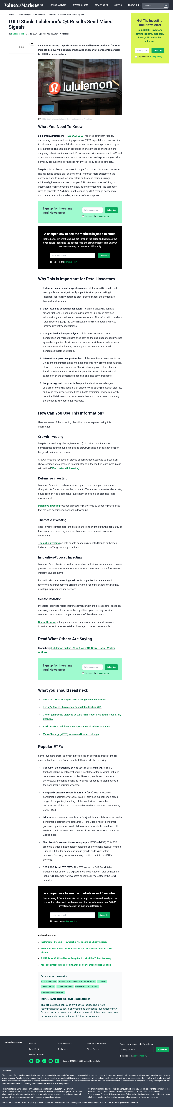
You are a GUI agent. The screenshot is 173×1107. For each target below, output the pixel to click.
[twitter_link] (31, 1061)
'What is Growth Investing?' (66, 468)
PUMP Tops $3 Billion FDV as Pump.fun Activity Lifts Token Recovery (76, 958)
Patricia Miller (17, 34)
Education (133, 5)
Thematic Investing (49, 543)
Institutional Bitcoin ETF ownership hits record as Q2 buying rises (74, 942)
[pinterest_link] (57, 1061)
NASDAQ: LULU (75, 135)
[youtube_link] (51, 1061)
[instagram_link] (38, 1061)
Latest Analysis (24, 15)
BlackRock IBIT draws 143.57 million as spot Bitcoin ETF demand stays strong (76, 950)
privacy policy (103, 216)
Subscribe (111, 210)
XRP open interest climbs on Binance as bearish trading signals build (76, 965)
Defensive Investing (49, 505)
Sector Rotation (47, 622)
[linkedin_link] (44, 1061)
